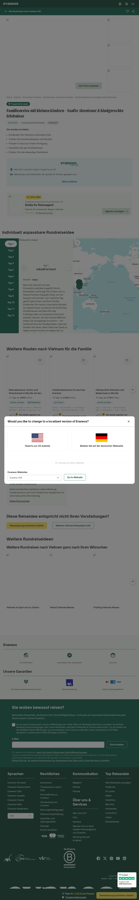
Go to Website (75, 477)
